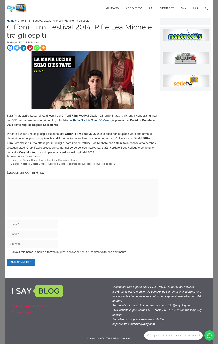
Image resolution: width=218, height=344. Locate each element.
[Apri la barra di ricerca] (206, 8)
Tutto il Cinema (33, 156)
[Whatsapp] (37, 48)
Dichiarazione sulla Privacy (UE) (32, 306)
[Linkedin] (23, 48)
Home (10, 20)
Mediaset (167, 8)
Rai (151, 8)
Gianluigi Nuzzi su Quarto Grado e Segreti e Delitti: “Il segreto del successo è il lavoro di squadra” (63, 163)
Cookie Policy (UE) (24, 312)
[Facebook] (10, 48)
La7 (195, 8)
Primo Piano (17, 156)
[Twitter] (17, 48)
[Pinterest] (30, 48)
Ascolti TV (134, 8)
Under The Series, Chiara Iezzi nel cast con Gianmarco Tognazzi (45, 160)
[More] (43, 48)
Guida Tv (112, 8)
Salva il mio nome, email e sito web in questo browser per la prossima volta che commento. (69, 252)
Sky (183, 8)
